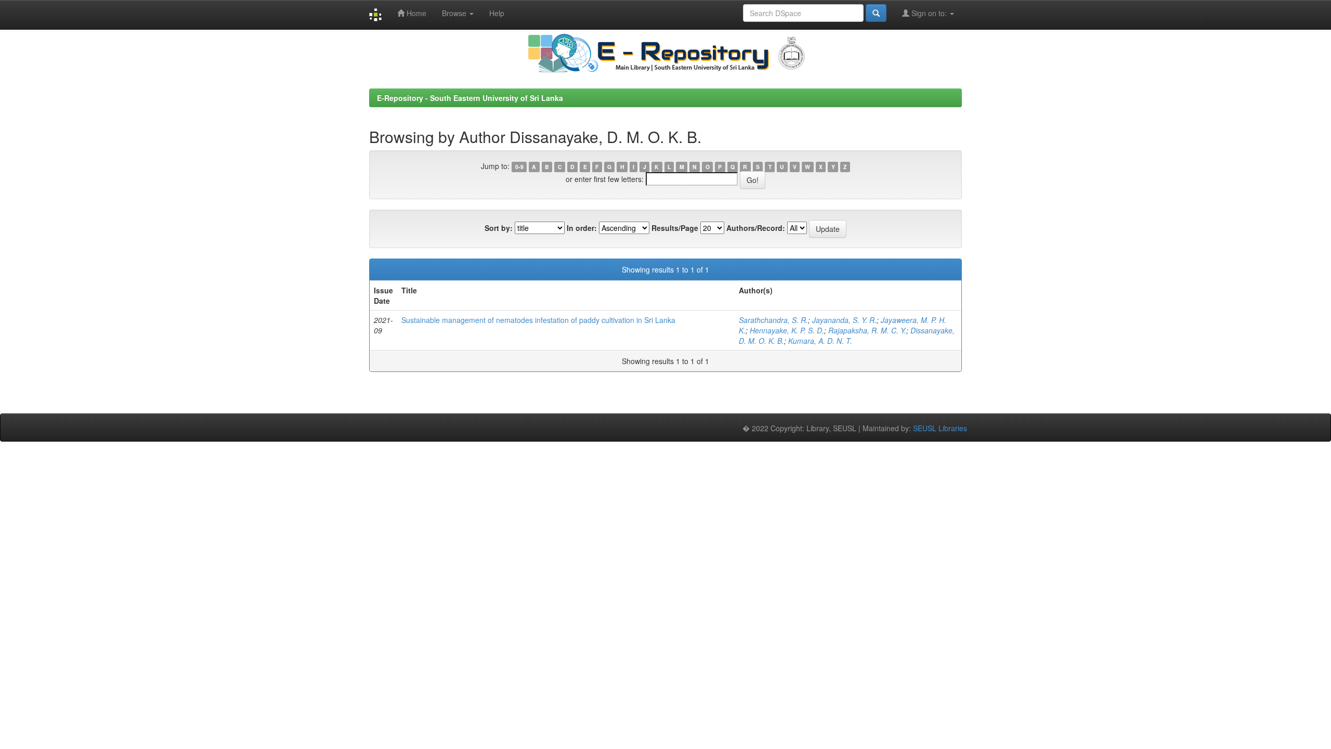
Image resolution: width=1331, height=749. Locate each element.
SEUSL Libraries (940, 428)
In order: (582, 228)
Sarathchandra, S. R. (773, 320)
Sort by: (499, 228)
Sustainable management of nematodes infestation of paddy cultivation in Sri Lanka (538, 320)
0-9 (519, 167)
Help (496, 13)
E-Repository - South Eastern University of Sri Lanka (470, 98)
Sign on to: (929, 13)
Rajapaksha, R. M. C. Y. (867, 330)
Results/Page (674, 228)
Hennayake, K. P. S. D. (787, 330)
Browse (455, 13)
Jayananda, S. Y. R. (844, 320)
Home (415, 13)
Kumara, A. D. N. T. (820, 340)
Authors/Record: (755, 228)
